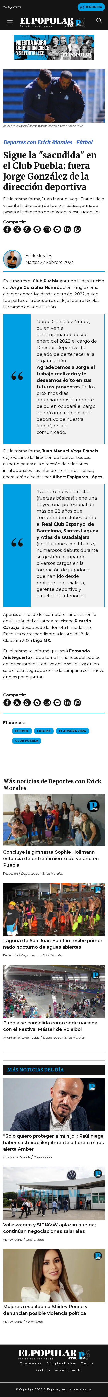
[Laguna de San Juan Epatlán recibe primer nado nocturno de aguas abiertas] (54, 909)
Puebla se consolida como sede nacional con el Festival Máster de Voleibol (51, 1026)
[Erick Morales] (12, 258)
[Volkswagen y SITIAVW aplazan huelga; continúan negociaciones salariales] (54, 1193)
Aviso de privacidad (68, 1370)
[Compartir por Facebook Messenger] (57, 229)
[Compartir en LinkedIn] (67, 229)
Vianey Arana (13, 1239)
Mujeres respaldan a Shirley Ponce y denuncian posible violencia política (45, 1310)
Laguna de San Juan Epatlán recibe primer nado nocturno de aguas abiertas (52, 944)
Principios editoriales (61, 1363)
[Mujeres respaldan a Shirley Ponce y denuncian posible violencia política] (54, 1275)
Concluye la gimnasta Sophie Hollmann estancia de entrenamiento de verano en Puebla (51, 858)
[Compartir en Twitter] (17, 229)
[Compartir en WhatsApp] (27, 229)
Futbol (22, 731)
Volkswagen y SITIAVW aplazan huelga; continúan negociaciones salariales (49, 1228)
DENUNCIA (93, 7)
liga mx (44, 731)
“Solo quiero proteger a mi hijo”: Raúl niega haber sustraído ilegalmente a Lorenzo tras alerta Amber (53, 1142)
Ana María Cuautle (16, 1157)
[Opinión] (54, 47)
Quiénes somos (30, 1363)
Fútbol (84, 142)
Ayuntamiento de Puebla (21, 1037)
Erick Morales (38, 255)
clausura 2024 (72, 731)
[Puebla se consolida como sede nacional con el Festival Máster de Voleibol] (54, 991)
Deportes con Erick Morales (37, 142)
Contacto (43, 1370)
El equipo (87, 1363)
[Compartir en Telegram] (37, 229)
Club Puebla (26, 741)
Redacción (10, 873)
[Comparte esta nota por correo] (47, 229)
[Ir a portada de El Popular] (52, 22)
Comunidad (43, 1157)
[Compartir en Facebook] (7, 229)
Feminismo (34, 1321)
